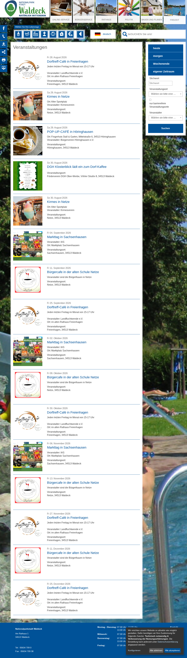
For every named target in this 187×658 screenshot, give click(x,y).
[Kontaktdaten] (3, 36)
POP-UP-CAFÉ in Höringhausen (70, 132)
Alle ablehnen (156, 650)
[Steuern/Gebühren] (70, 34)
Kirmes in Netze (58, 96)
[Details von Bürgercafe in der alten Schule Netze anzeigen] (27, 295)
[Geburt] (18, 34)
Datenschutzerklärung (168, 642)
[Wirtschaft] (35, 34)
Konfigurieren (134, 650)
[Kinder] (53, 34)
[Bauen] (61, 34)
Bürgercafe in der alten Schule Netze (73, 272)
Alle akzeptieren (172, 650)
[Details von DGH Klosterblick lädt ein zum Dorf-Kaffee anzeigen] (27, 190)
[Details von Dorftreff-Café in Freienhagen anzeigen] (27, 84)
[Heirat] (27, 34)
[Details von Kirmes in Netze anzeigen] (27, 119)
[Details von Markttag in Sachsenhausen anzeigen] (27, 260)
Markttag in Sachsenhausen (66, 237)
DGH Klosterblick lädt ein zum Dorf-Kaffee (77, 167)
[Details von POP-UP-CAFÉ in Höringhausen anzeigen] (27, 154)
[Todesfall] (44, 34)
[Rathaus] (3, 44)
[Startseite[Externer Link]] (25, 7)
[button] (165, 48)
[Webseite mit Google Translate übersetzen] (103, 34)
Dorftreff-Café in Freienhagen (67, 61)
